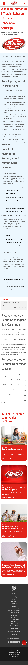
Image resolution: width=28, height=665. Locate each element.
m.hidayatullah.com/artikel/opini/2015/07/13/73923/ (14, 307)
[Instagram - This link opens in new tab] (12, 642)
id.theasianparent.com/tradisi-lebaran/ (12, 302)
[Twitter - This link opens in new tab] (15, 642)
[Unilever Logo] (14, 590)
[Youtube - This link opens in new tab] (18, 642)
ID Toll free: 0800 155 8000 (14, 631)
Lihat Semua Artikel (8, 459)
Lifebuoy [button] (14, 615)
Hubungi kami (14, 634)
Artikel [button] (14, 606)
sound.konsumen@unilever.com (14, 633)
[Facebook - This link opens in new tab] (9, 642)
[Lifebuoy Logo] (14, 3)
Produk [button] (14, 594)
